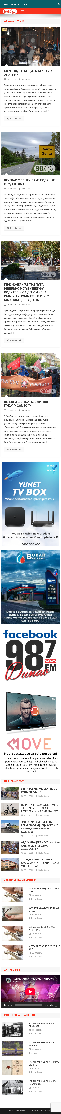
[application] (30, 991)
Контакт (25, 4)
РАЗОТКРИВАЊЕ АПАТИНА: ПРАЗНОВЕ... (42, 1025)
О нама (5, 4)
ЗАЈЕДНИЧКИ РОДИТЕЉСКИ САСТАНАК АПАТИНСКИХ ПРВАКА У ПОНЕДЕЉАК (40, 862)
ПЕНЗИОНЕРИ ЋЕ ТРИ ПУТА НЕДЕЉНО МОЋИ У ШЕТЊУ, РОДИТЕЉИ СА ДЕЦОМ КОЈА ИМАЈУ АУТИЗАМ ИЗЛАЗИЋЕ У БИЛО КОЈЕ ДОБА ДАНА (26, 292)
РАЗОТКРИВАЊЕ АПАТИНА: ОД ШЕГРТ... (44, 1063)
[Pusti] (5, 1005)
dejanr (34, 1053)
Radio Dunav (27, 79)
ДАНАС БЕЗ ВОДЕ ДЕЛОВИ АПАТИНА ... (42, 928)
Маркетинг (15, 4)
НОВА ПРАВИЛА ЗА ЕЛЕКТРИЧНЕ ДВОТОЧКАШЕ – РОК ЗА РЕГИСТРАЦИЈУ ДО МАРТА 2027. (39, 808)
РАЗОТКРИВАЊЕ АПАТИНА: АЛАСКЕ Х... (42, 1044)
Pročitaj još (15, 119)
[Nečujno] (51, 1005)
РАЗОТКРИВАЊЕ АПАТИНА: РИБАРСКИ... (42, 1082)
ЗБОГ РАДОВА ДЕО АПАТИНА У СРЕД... (44, 909)
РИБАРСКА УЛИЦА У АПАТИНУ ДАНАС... (44, 890)
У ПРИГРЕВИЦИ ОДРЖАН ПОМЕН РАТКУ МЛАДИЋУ (39, 790)
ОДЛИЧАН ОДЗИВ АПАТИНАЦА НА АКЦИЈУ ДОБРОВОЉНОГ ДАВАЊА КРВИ (40, 845)
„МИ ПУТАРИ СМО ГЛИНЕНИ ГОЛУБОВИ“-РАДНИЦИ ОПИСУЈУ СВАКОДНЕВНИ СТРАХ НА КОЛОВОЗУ (39, 827)
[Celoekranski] (55, 1005)
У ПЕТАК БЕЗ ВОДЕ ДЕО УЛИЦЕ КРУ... (44, 947)
